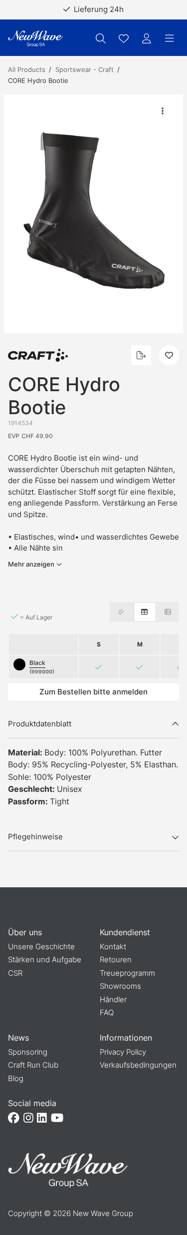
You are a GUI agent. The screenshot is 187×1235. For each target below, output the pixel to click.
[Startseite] (35, 38)
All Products (26, 69)
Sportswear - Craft (84, 69)
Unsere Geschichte (41, 946)
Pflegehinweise (35, 836)
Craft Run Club (33, 1065)
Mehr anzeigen (31, 564)
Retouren (116, 959)
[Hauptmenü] (169, 38)
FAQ (107, 1012)
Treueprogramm (127, 973)
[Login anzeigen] (146, 38)
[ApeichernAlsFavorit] (123, 38)
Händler (113, 999)
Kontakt (113, 946)
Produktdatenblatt (39, 723)
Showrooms (120, 986)
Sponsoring (27, 1052)
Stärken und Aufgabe (44, 959)
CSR (15, 973)
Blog (15, 1078)
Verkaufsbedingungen (138, 1065)
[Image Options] (162, 110)
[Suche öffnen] (100, 38)
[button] (93, 214)
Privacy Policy (123, 1052)
